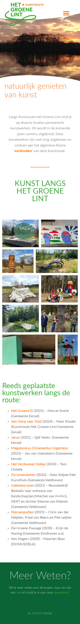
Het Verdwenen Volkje (28, 464)
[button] (66, 13)
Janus (15, 437)
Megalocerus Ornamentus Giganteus (39, 448)
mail (19, 592)
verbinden (23, 150)
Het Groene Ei (22, 411)
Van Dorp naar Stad (26, 421)
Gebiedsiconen (22, 485)
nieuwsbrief (61, 592)
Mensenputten (22, 512)
